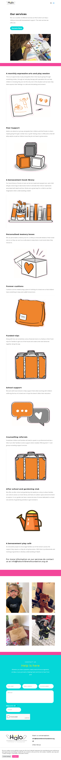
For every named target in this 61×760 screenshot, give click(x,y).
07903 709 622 (36, 745)
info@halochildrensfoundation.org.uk (29, 561)
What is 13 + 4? (11, 706)
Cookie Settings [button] (6, 756)
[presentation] (18, 717)
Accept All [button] (15, 756)
